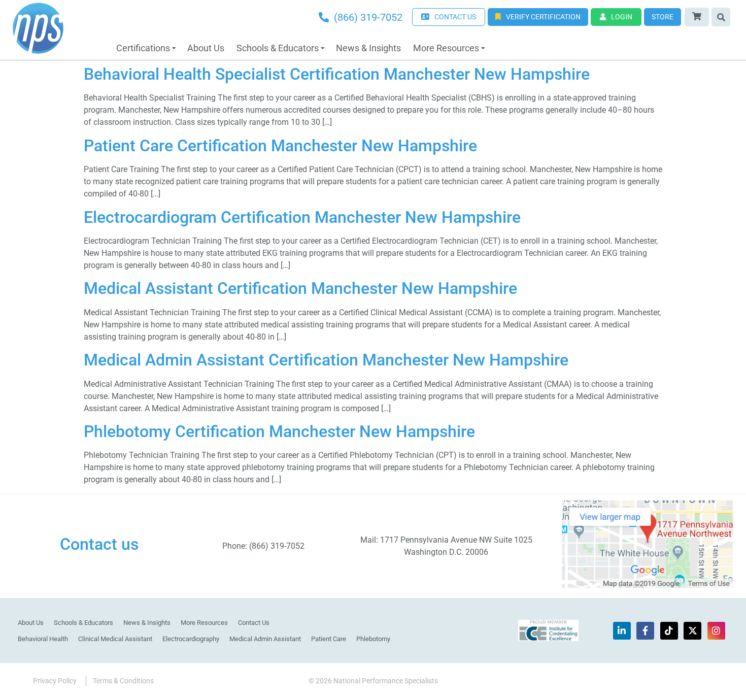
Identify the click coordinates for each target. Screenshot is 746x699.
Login (621, 17)
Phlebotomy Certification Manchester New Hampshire (279, 431)
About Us (205, 48)
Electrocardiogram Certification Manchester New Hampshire (302, 217)
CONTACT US (455, 17)
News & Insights (368, 48)
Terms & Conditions (123, 681)
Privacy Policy (55, 681)
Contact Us (253, 622)
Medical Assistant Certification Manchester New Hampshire (300, 288)
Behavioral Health (43, 639)
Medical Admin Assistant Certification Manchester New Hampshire (326, 360)
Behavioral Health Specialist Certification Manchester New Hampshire (337, 74)
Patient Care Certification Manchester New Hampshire (280, 145)
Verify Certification (543, 17)
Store (662, 17)
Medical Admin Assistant (265, 639)
